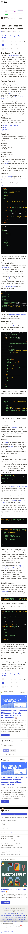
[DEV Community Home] (5, 2)
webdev (15, 31)
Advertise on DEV (22, 915)
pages (9, 161)
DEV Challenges (11, 913)
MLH (25, 919)
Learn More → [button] (5, 902)
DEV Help (15, 915)
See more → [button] (5, 735)
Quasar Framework (13, 55)
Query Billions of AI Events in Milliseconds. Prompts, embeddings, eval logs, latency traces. (14, 780)
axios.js (25, 279)
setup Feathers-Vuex (10, 286)
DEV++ (17, 913)
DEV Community (6, 908)
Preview (13, 750)
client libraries (5, 267)
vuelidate (9, 176)
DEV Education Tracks (6, 915)
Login (2, 185)
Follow (14, 814)
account (3, 502)
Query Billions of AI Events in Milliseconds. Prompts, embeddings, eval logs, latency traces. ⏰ (14, 714)
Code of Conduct (10, 754)
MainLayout (15, 427)
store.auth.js (4, 591)
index (22, 606)
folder (2, 463)
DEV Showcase (17, 917)
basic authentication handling (17, 314)
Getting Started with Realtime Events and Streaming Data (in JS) (11, 838)
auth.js (14, 326)
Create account (22, 2)
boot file (10, 446)
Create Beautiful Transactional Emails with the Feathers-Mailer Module (13, 845)
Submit (6, 750)
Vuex (15, 93)
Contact (3, 919)
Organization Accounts (8, 917)
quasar (3, 31)
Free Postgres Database (12, 919)
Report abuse (19, 754)
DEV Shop (21, 919)
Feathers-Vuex (6, 129)
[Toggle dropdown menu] (26, 692)
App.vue (5, 442)
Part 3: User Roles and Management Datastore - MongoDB (13, 852)
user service (12, 500)
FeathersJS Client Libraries (10, 125)
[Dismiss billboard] (26, 923)
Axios (4, 127)
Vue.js (10, 93)
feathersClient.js (5, 278)
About (23, 917)
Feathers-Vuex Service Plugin (18, 486)
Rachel (6, 17)
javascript (9, 31)
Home (5, 913)
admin (20, 500)
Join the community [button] (8, 931)
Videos (21, 913)
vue (20, 31)
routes (6, 163)
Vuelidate (5, 131)
